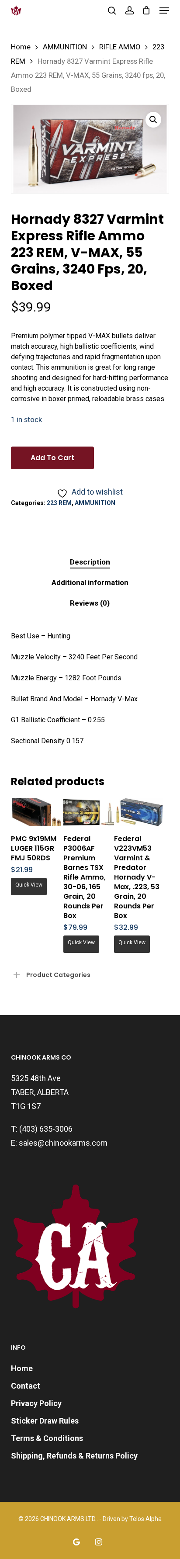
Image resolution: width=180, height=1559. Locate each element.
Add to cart (52, 458)
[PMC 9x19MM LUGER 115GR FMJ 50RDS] (36, 812)
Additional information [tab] (90, 582)
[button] (164, 10)
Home (21, 47)
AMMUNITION (65, 47)
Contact (25, 1385)
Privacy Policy (36, 1403)
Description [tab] (90, 562)
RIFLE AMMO (119, 47)
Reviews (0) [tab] (90, 603)
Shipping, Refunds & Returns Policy (74, 1455)
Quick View (28, 885)
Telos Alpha (145, 1518)
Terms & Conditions (47, 1438)
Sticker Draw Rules (45, 1420)
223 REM (59, 502)
